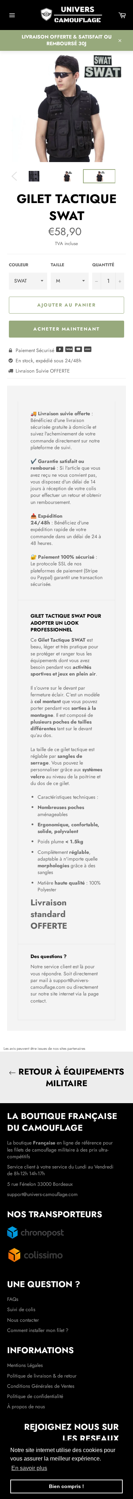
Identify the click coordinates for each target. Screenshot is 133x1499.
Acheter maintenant (66, 329)
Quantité (103, 265)
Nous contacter (23, 1319)
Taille (57, 265)
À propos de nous (26, 1406)
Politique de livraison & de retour (42, 1375)
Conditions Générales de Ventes (40, 1386)
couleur (18, 265)
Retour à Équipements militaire (70, 1077)
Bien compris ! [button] (66, 1486)
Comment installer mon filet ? (37, 1330)
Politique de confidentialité (35, 1396)
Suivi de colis (21, 1309)
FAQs (12, 1299)
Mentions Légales (25, 1365)
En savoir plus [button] (29, 1468)
